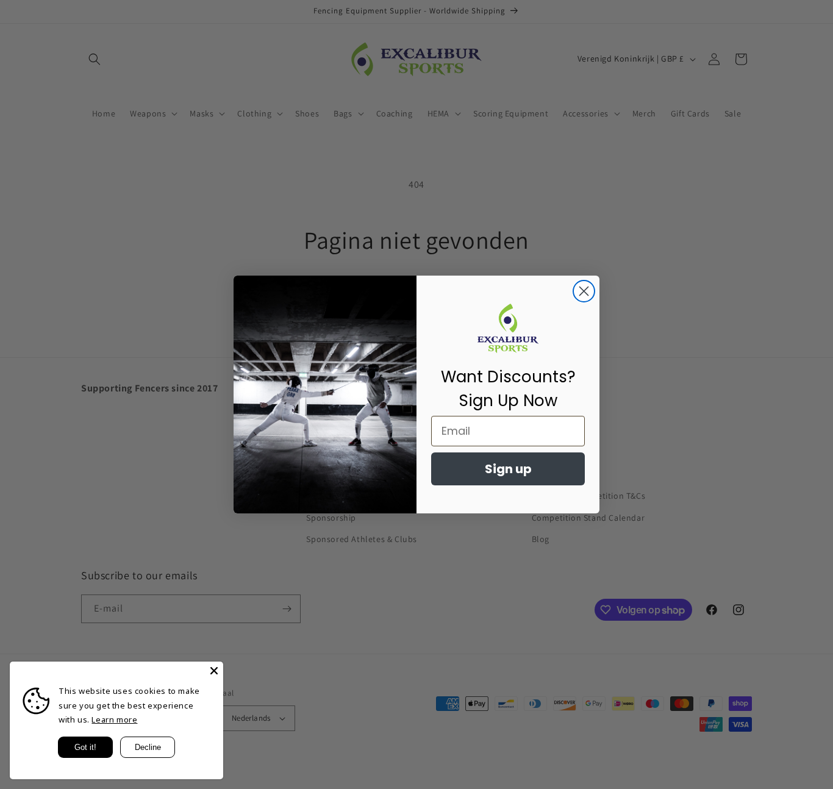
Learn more (114, 719)
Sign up (508, 468)
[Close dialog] (584, 291)
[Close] (214, 671)
